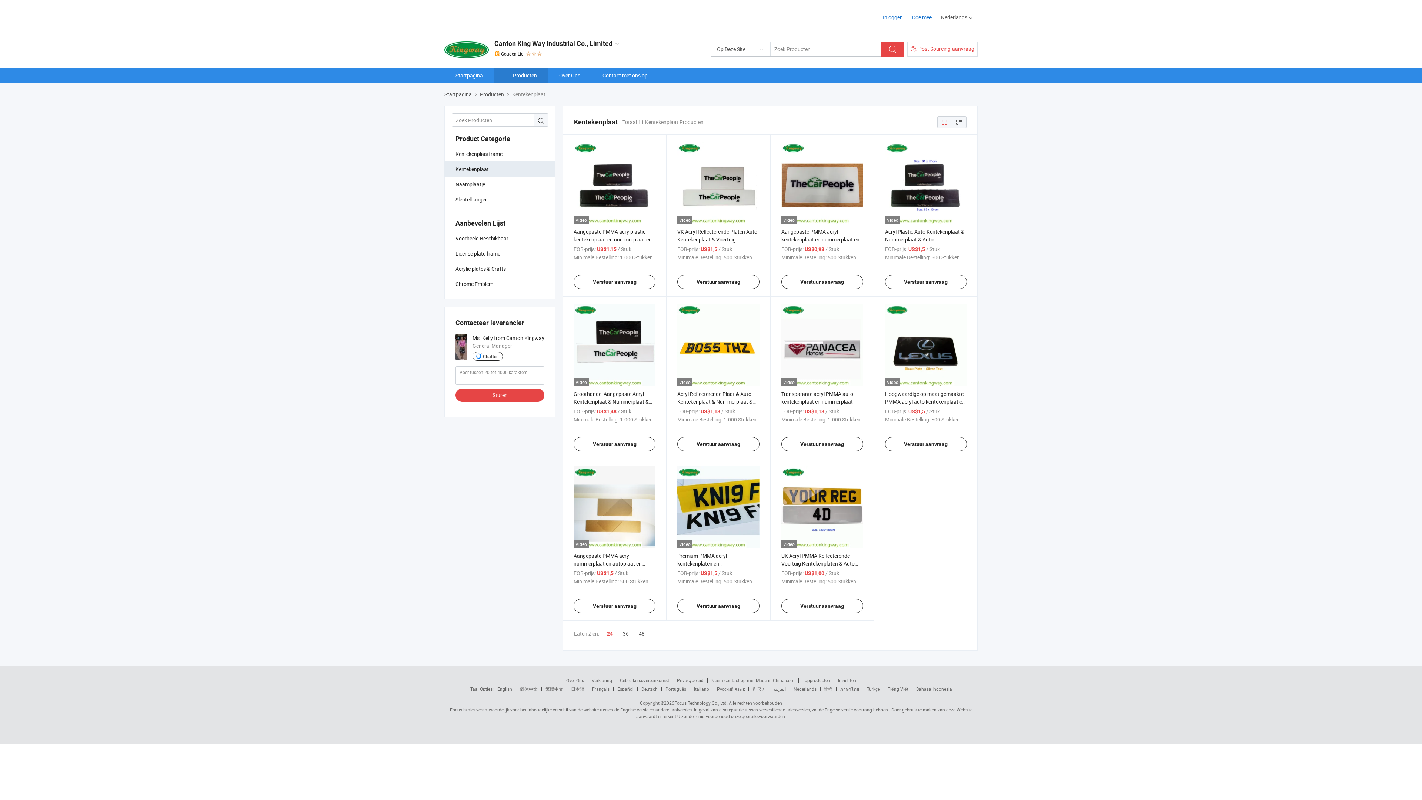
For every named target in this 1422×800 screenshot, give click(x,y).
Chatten (491, 356)
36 (626, 633)
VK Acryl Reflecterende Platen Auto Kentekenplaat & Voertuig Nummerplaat (717, 239)
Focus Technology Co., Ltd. (701, 703)
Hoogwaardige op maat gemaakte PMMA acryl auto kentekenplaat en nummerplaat (925, 401)
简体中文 (529, 689)
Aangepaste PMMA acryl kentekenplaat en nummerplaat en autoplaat (820, 239)
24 (610, 634)
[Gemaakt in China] (492, 14)
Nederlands (805, 689)
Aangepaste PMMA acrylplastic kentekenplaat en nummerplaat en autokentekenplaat (613, 239)
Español (625, 689)
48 (642, 633)
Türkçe (873, 689)
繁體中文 (554, 689)
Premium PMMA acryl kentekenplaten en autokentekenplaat (702, 563)
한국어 (759, 689)
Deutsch (649, 689)
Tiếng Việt (898, 689)
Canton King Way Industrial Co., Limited (553, 43)
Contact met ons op (625, 75)
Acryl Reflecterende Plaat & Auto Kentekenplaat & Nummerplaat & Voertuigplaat (714, 401)
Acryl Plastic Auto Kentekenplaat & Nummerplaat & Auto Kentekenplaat (924, 239)
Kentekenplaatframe (479, 153)
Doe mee (922, 17)
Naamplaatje (470, 184)
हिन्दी (828, 689)
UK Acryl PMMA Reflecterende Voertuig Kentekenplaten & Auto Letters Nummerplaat (818, 563)
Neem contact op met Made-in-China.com (753, 680)
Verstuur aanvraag (615, 282)
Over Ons (569, 75)
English (504, 689)
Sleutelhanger (471, 199)
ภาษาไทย (849, 689)
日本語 (577, 689)
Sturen (500, 395)
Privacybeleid (690, 680)
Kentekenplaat (472, 169)
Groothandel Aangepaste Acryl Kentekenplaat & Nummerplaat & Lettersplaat (611, 401)
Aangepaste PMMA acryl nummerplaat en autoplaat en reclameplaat (608, 563)
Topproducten (816, 680)
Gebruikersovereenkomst (644, 680)
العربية (780, 689)
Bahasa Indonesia (934, 689)
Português (675, 689)
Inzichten (847, 680)
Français (601, 689)
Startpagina (469, 75)
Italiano (701, 689)
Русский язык (731, 689)
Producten (525, 75)
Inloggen (893, 17)
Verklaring (602, 680)
